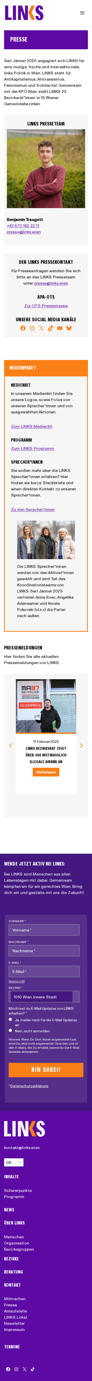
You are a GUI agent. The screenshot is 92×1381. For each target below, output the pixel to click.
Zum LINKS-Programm (32, 448)
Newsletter (14, 1323)
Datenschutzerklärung (29, 1086)
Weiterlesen (46, 772)
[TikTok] (33, 1369)
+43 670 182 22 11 (23, 225)
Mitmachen (15, 1298)
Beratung (13, 1272)
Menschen (14, 1236)
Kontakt (12, 1285)
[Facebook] (8, 1369)
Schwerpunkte (18, 1190)
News (9, 1210)
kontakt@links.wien (22, 1147)
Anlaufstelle (15, 1311)
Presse (10, 1304)
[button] (10, 746)
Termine (12, 1347)
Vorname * (17, 921)
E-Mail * (15, 962)
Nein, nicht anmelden (32, 1031)
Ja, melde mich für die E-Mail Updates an (46, 1022)
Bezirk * (15, 987)
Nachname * (19, 942)
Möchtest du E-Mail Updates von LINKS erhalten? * (41, 1010)
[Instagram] (16, 1369)
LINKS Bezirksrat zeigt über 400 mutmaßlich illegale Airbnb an (46, 755)
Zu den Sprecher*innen (33, 509)
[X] (24, 1369)
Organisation (16, 1243)
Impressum (14, 1329)
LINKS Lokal (15, 1317)
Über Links (14, 1223)
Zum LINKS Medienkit (31, 426)
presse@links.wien (24, 231)
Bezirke (11, 1259)
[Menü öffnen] (82, 13)
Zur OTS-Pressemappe (46, 305)
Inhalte (11, 1177)
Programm (14, 1196)
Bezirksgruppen (19, 1249)
